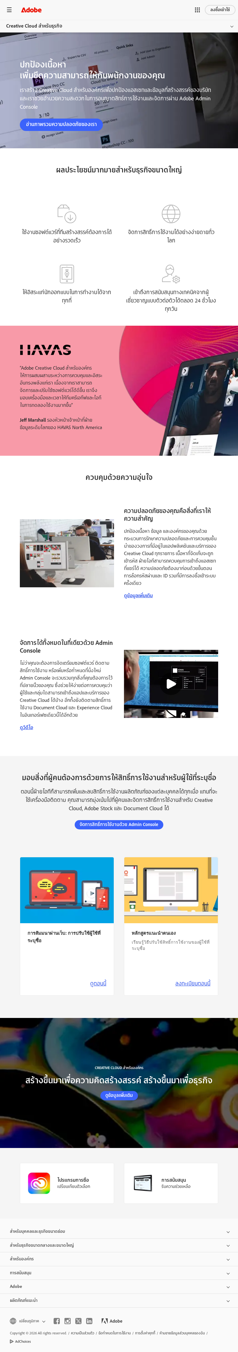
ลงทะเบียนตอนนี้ (192, 983)
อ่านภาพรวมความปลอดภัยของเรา (61, 124)
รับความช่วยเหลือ (176, 1186)
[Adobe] (31, 10)
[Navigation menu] (9, 10)
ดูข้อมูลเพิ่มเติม (138, 595)
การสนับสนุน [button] (20, 1273)
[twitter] (78, 1321)
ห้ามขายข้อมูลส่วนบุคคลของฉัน (182, 1333)
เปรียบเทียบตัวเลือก (73, 1186)
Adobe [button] (16, 1286)
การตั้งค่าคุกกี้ (145, 1333)
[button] (197, 10)
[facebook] (57, 1321)
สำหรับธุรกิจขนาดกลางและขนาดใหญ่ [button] (42, 1245)
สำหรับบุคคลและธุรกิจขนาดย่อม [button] (37, 1231)
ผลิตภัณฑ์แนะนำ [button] (23, 1300)
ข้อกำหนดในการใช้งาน (115, 1333)
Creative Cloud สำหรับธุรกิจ (34, 26)
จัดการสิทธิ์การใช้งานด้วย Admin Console (119, 824)
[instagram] (67, 1321)
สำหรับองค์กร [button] (22, 1259)
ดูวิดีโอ (26, 727)
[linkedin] (89, 1321)
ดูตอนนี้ (98, 983)
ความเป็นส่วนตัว (82, 1333)
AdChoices (23, 1341)
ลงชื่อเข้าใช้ (220, 9)
